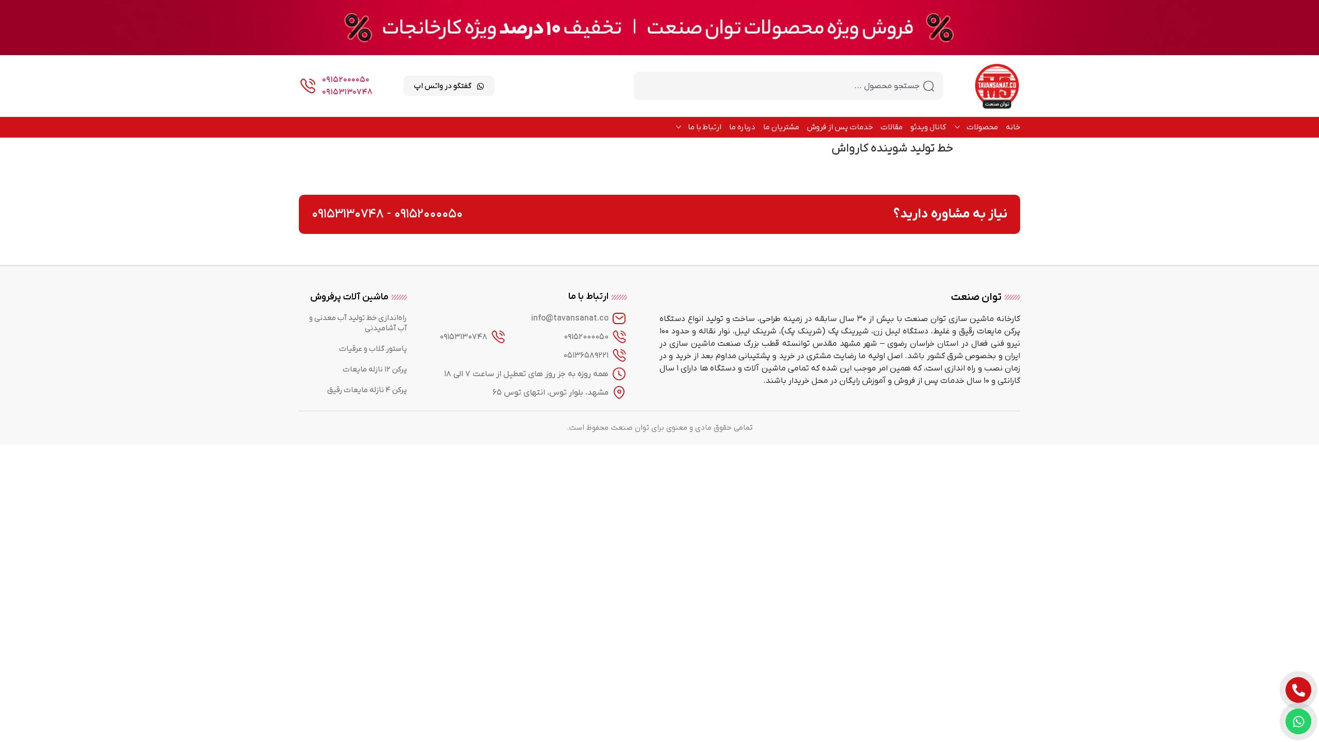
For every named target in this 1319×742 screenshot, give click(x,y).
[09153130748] (498, 337)
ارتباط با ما (704, 127)
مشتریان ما (781, 127)
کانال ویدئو (928, 127)
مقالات (892, 127)
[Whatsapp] (1298, 721)
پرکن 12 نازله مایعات (375, 369)
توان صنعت (976, 297)
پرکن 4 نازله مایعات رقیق (367, 390)
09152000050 (345, 80)
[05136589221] (619, 355)
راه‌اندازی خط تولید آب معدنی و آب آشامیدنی (358, 323)
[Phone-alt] (1298, 690)
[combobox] (788, 86)
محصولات (982, 127)
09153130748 (347, 92)
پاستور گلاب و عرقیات (373, 349)
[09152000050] (619, 337)
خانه (1013, 127)
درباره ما (742, 127)
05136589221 (585, 355)
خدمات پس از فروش (840, 127)
